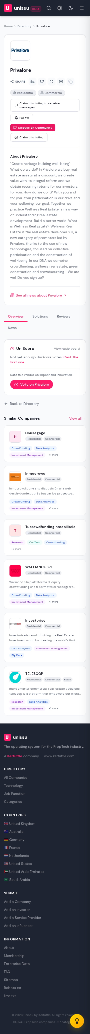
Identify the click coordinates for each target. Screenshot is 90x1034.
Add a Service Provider (22, 917)
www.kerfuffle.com (59, 756)
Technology (13, 785)
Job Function (15, 793)
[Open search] (48, 8)
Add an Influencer (18, 925)
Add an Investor (17, 909)
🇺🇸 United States (18, 863)
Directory (25, 26)
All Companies (16, 777)
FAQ (7, 971)
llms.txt (10, 995)
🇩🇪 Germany (14, 839)
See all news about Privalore (39, 295)
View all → (77, 418)
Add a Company (17, 901)
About (9, 947)
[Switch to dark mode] (70, 8)
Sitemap (11, 979)
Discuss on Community (35, 128)
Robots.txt (13, 987)
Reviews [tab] (63, 316)
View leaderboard (67, 349)
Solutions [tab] (40, 316)
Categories (13, 801)
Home (8, 26)
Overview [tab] (16, 316)
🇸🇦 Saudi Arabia (17, 879)
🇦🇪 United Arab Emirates (24, 871)
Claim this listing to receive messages (40, 105)
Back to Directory (24, 403)
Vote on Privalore (34, 384)
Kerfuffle (14, 756)
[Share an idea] (77, 1021)
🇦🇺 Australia (14, 831)
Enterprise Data (17, 963)
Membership (14, 955)
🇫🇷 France (12, 847)
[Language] (59, 8)
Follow (24, 118)
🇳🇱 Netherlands (16, 855)
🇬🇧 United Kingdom (20, 823)
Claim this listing (32, 137)
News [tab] (12, 328)
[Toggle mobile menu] (81, 8)
